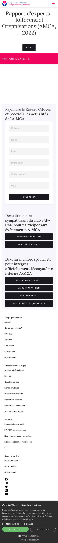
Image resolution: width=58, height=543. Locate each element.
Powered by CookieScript (29, 540)
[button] (29, 536)
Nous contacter (11, 460)
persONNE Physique (29, 236)
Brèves (7, 376)
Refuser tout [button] (43, 529)
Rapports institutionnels (14, 405)
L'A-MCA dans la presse (15, 430)
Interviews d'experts (13, 394)
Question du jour (11, 382)
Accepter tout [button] (15, 529)
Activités (8, 340)
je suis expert (29, 296)
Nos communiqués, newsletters (18, 436)
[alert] (29, 522)
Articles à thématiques (14, 370)
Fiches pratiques (11, 388)
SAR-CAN (8, 334)
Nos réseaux (10, 357)
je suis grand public (29, 280)
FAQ (6, 448)
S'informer (9, 346)
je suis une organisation (29, 303)
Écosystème (9, 351)
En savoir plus (27, 519)
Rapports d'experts (13, 400)
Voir (29, 47)
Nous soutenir (10, 466)
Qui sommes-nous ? (13, 328)
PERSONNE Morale (29, 244)
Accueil (7, 322)
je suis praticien (29, 288)
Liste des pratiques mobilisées (18, 442)
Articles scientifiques (13, 411)
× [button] (55, 503)
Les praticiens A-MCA (14, 424)
